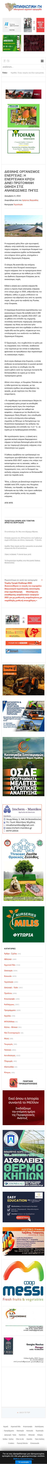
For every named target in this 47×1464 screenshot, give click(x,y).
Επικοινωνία (34, 1443)
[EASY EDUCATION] (23, 1207)
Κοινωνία (30, 1431)
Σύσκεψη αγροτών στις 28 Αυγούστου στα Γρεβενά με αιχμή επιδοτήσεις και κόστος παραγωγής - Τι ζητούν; (23, 539)
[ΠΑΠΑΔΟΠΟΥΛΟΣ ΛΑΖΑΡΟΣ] (23, 1158)
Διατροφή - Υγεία (10, 1435)
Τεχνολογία (18, 204)
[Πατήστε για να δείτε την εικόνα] (23, 226)
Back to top (25, 1413)
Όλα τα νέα (20, 1439)
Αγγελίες (29, 1439)
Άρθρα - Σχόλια (8, 1439)
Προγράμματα (9, 1431)
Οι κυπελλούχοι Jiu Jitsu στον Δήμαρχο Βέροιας (21, 532)
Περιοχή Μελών (22, 1443)
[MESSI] (23, 1281)
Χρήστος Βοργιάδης (30, 200)
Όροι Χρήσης (39, 1439)
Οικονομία (20, 1431)
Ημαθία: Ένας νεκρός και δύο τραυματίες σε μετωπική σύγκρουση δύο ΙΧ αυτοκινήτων (23, 547)
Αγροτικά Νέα (15, 1426)
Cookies (11, 1443)
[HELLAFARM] (23, 1107)
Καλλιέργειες (39, 1426)
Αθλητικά (31, 1435)
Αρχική (5, 1426)
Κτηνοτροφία (27, 1426)
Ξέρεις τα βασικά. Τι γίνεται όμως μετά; (18, 554)
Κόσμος (40, 1435)
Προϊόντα (22, 1435)
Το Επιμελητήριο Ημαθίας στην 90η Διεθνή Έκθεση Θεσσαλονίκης (22, 562)
